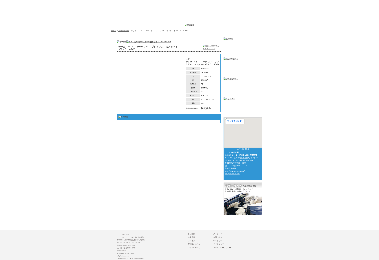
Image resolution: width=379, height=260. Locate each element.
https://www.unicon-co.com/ (235, 171)
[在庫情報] (228, 39)
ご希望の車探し (194, 248)
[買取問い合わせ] (231, 59)
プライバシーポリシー (222, 248)
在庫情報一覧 (123, 31)
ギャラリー (217, 241)
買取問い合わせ (194, 244)
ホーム (113, 31)
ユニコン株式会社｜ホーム (115, 11)
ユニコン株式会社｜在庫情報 (185, 17)
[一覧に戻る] (212, 50)
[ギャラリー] (229, 99)
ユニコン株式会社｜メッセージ (268, 17)
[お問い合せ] (243, 213)
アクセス (191, 241)
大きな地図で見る (243, 149)
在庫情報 (191, 237)
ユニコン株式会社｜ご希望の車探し (247, 17)
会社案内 (191, 234)
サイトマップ (218, 244)
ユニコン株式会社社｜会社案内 (164, 17)
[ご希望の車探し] (231, 79)
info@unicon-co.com (232, 174)
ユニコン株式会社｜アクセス (205, 17)
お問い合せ (217, 237)
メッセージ (217, 234)
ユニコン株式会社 (143, 17)
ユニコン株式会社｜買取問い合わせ (226, 17)
